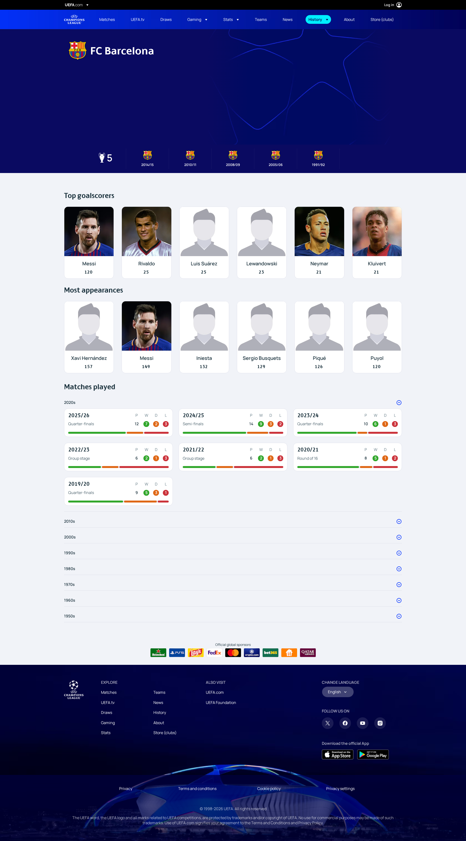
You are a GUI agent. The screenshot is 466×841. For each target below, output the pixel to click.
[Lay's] (196, 652)
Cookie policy (269, 788)
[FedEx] (214, 652)
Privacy (125, 788)
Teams (159, 692)
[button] (197, 19)
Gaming (108, 722)
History (159, 712)
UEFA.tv (108, 702)
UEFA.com (215, 692)
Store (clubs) (165, 732)
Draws (106, 712)
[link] (107, 19)
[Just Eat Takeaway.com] (289, 652)
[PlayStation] (177, 652)
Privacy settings (340, 788)
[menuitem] (109, 19)
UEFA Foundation (221, 702)
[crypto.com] (252, 652)
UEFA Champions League (74, 19)
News (158, 702)
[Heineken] (158, 652)
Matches (108, 692)
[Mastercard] (233, 652)
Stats (105, 732)
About (158, 722)
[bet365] (270, 652)
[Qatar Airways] (308, 652)
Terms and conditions (197, 788)
